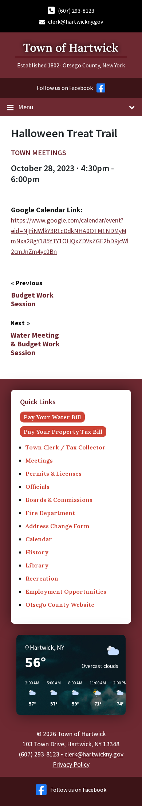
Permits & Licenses (53, 473)
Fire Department (50, 512)
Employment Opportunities (65, 591)
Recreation (41, 578)
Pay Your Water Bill (52, 417)
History (36, 552)
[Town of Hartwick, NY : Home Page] (71, 58)
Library (36, 565)
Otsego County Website (59, 604)
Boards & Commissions (58, 499)
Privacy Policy (71, 764)
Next (19, 323)
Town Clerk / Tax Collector (65, 447)
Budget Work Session (32, 299)
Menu (25, 107)
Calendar (38, 539)
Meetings (39, 460)
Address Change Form (57, 526)
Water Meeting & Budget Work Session (35, 344)
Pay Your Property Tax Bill (63, 431)
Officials (37, 486)
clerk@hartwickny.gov (75, 21)
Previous (29, 283)
